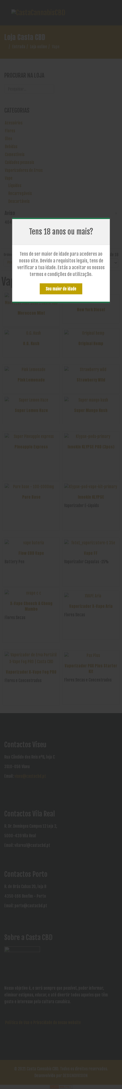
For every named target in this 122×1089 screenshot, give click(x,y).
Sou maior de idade (61, 288)
